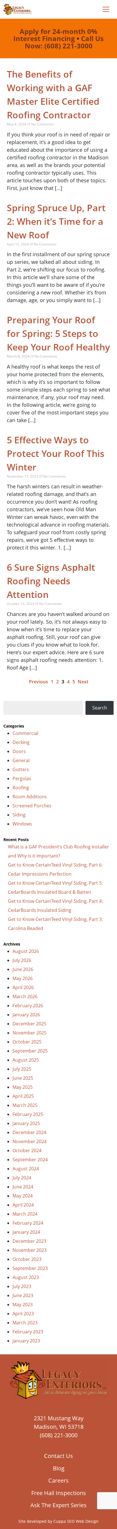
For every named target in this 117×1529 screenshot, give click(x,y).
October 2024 (26, 1150)
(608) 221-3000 (59, 1435)
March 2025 (24, 1105)
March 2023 (24, 1323)
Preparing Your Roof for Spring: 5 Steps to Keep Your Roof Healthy (58, 333)
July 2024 (21, 1178)
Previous (38, 682)
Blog (58, 1468)
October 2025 (26, 1042)
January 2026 (26, 1015)
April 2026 (23, 987)
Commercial (25, 733)
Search (99, 708)
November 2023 (29, 1250)
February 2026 (27, 1005)
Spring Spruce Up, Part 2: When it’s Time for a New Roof (56, 221)
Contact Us (58, 1456)
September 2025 (30, 1051)
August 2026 (25, 951)
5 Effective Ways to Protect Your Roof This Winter (56, 453)
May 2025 (22, 1087)
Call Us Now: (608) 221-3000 (64, 42)
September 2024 (30, 1159)
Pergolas (21, 778)
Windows (22, 824)
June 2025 (22, 1078)
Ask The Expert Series (58, 1505)
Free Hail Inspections (58, 1493)
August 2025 (25, 1060)
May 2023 (22, 1304)
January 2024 (26, 1232)
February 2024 (27, 1223)
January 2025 (26, 1123)
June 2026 (22, 969)
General (21, 760)
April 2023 (23, 1313)
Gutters (20, 769)
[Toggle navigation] (106, 9)
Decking (21, 742)
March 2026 (24, 996)
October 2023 (26, 1259)
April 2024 (23, 1205)
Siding (19, 815)
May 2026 (22, 978)
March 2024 (24, 1214)
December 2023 (29, 1241)
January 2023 (26, 1341)
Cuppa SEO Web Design (76, 1521)
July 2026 (21, 960)
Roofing (20, 787)
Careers (58, 1480)
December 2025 (29, 1024)
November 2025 (29, 1033)
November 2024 (29, 1141)
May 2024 (22, 1196)
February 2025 (27, 1114)
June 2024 (22, 1187)
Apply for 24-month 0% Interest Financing (55, 35)
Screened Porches (31, 806)
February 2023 (27, 1332)
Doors (19, 751)
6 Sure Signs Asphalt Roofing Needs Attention (51, 580)
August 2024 (25, 1169)
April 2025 (23, 1096)
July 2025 (21, 1069)
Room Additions (29, 797)
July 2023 (21, 1286)
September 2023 (30, 1268)
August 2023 (25, 1277)
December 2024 (29, 1132)
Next (83, 682)
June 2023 (22, 1295)
